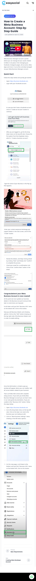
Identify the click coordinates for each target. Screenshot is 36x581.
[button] (31, 576)
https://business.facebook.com (19, 81)
